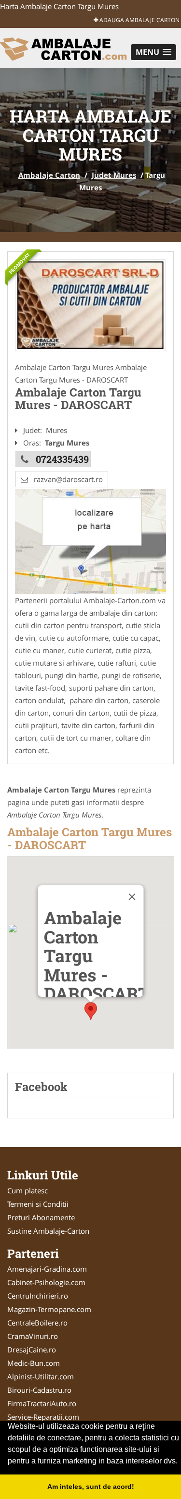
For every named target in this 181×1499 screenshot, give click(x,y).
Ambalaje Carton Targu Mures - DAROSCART (89, 838)
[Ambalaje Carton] (63, 47)
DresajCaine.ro (31, 1349)
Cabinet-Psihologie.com (46, 1282)
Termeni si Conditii (38, 1204)
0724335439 (62, 459)
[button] (153, 52)
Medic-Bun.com (33, 1363)
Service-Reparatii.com (43, 1416)
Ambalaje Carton (49, 175)
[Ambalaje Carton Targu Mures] (90, 305)
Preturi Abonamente (41, 1217)
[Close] (131, 896)
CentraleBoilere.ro (37, 1322)
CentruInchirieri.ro (37, 1295)
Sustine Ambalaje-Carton (48, 1230)
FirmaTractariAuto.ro (41, 1403)
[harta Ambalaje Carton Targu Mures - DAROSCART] (90, 540)
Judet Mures (114, 175)
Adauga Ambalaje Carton (139, 20)
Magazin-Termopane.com (49, 1309)
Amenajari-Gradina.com (47, 1268)
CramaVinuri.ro (32, 1336)
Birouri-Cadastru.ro (39, 1390)
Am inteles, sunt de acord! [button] (90, 1486)
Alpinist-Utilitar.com (40, 1376)
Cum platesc (27, 1190)
